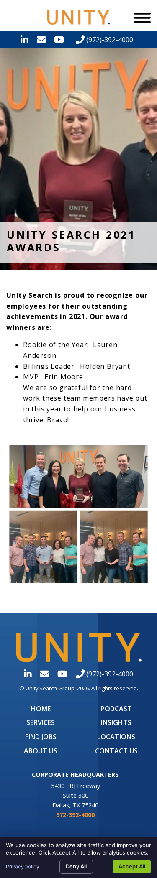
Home (41, 708)
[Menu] (142, 17)
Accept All (131, 866)
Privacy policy (22, 866)
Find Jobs (41, 736)
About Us (40, 750)
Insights (116, 722)
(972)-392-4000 (109, 39)
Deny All (76, 866)
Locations (116, 736)
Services (40, 722)
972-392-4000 (75, 815)
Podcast (116, 708)
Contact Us (116, 750)
